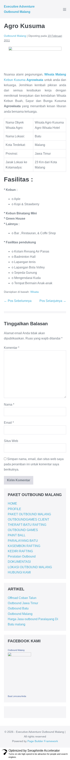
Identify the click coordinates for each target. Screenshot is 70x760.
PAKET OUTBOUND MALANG (29, 514)
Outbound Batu (18, 608)
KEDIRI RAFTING (20, 551)
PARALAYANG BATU (23, 540)
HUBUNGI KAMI (19, 572)
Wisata (34, 291)
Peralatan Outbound (22, 556)
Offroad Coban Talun (22, 598)
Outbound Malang (20, 613)
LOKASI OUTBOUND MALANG (30, 567)
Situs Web (11, 441)
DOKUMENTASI (19, 561)
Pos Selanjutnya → (52, 300)
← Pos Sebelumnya (18, 300)
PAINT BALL (16, 535)
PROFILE (14, 509)
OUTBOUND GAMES (23, 530)
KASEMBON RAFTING (24, 546)
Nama (9, 404)
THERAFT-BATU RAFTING (27, 524)
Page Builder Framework (42, 741)
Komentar (11, 347)
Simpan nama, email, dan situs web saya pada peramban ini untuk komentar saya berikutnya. (34, 464)
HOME (12, 503)
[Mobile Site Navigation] (64, 9)
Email (9, 422)
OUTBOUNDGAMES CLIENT (28, 519)
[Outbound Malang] (19, 672)
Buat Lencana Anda (17, 696)
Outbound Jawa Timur (23, 603)
